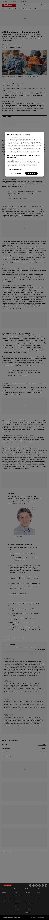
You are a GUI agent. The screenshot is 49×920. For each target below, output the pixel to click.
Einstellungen (18, 173)
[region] (24, 154)
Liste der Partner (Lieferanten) (15, 169)
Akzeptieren (31, 173)
